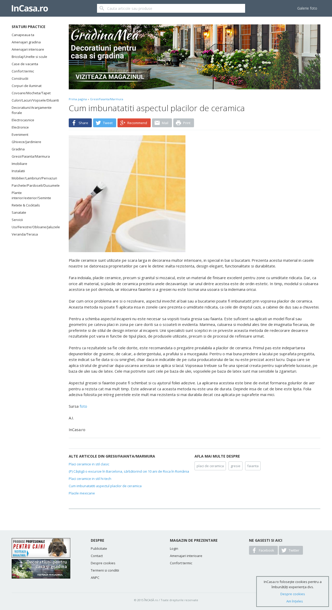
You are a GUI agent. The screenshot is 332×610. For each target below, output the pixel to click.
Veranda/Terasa (25, 234)
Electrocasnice (23, 120)
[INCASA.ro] (30, 8)
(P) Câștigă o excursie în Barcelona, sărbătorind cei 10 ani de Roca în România (129, 471)
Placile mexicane (82, 493)
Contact (97, 555)
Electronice (20, 127)
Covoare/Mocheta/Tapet (31, 93)
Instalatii (18, 171)
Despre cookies (103, 563)
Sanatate (19, 212)
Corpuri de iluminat (27, 85)
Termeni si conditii (105, 570)
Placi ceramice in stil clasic (89, 464)
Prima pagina (78, 99)
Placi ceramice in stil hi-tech (90, 478)
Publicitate (99, 548)
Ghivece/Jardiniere (26, 141)
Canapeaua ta (23, 34)
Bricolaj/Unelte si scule (29, 56)
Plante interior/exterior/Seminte (31, 195)
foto (83, 406)
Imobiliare (19, 163)
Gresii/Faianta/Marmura (31, 156)
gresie (235, 466)
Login (174, 548)
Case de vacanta (25, 64)
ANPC (95, 577)
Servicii (17, 219)
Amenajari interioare (28, 49)
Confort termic (23, 71)
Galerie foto (307, 8)
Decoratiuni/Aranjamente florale (32, 110)
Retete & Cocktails (26, 205)
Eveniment (20, 134)
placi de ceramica (210, 466)
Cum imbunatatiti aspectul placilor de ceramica (105, 486)
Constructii (20, 78)
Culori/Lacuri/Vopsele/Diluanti (34, 100)
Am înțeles (294, 601)
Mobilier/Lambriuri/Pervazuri (34, 178)
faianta (253, 466)
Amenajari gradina (26, 42)
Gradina (18, 149)
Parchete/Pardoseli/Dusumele (34, 185)
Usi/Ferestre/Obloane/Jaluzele (34, 227)
